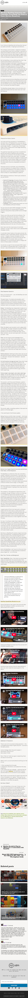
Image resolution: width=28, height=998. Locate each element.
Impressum (6, 996)
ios (1, 816)
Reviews (13, 816)
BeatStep (11, 813)
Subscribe (14, 985)
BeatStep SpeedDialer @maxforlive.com (10, 601)
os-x (11, 816)
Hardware (25, 815)
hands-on (21, 815)
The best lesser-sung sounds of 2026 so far (12, 905)
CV (13, 815)
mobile (8, 816)
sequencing (18, 816)
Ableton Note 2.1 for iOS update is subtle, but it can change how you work (13, 892)
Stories (2, 10)
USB (9, 817)
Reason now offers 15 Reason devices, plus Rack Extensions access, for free (13, 880)
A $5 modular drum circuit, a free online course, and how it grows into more (13, 918)
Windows (11, 817)
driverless (16, 815)
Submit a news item (20, 996)
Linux (3, 816)
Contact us (12, 996)
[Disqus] (14, 939)
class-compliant (17, 813)
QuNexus (11, 771)
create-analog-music (8, 815)
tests (7, 817)
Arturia (7, 813)
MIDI (6, 816)
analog (4, 813)
